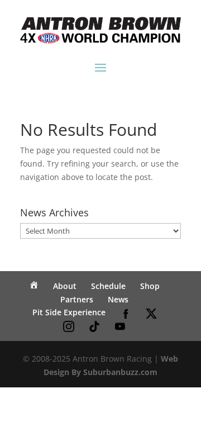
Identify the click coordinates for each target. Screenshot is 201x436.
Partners (76, 299)
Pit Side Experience (69, 312)
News (118, 299)
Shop (150, 286)
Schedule (108, 286)
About (64, 286)
